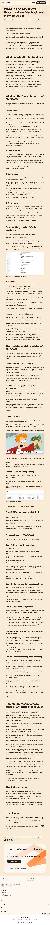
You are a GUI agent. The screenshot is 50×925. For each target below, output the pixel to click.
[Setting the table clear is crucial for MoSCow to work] (25, 263)
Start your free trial (14, 861)
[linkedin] (9, 840)
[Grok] (32, 880)
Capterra (24, 868)
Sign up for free (41, 3)
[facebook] (5, 840)
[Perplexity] (34, 880)
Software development (6, 895)
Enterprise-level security (17, 885)
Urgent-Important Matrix (30, 757)
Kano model (33, 716)
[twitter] (7, 840)
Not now (19, 919)
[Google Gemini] (30, 880)
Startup (3, 897)
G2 (19, 868)
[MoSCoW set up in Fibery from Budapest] (25, 495)
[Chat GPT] (27, 880)
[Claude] (28, 880)
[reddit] (12, 840)
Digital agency (5, 894)
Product (4, 892)
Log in (33, 3)
